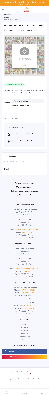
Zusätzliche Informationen (16, 161)
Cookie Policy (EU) (34, 379)
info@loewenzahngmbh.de (27, 229)
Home (24, 324)
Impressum (12, 379)
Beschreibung (10, 156)
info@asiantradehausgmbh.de (27, 268)
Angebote (24, 327)
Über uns (24, 334)
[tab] (24, 156)
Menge (7, 102)
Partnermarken (24, 337)
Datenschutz (22, 379)
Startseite (7, 15)
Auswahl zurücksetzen (21, 105)
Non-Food (7, 17)
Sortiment (24, 330)
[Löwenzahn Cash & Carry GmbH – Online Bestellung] (26, 9)
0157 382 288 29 (28, 306)
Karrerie (24, 340)
